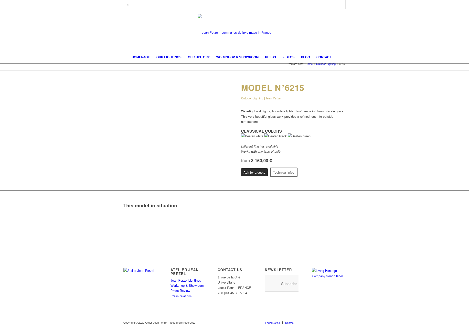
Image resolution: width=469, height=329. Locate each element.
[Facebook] (305, 322)
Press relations (181, 296)
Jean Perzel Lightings (186, 280)
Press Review (180, 290)
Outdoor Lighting (326, 64)
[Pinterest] (320, 322)
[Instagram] (312, 322)
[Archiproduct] (334, 322)
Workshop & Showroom (187, 285)
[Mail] (342, 322)
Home (309, 64)
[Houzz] (327, 322)
